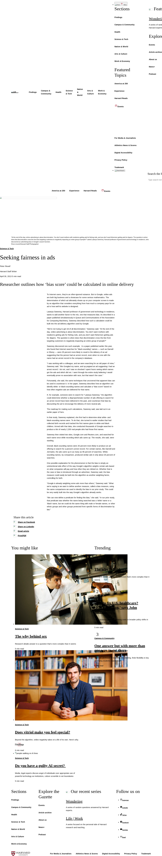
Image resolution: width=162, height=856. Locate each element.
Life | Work (74, 818)
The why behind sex (31, 636)
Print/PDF (22, 536)
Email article (23, 531)
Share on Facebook (26, 522)
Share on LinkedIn (26, 527)
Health (97, 596)
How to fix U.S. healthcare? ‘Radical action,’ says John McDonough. (116, 607)
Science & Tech (7, 249)
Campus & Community (104, 638)
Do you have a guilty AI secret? (40, 766)
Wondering (74, 801)
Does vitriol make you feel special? (42, 732)
